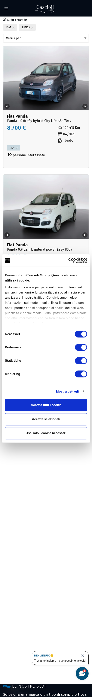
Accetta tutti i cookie (46, 405)
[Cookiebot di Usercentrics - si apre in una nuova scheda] (68, 260)
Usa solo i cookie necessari (46, 433)
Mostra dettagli (67, 391)
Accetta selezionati (46, 419)
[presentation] (7, 106)
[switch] (81, 347)
